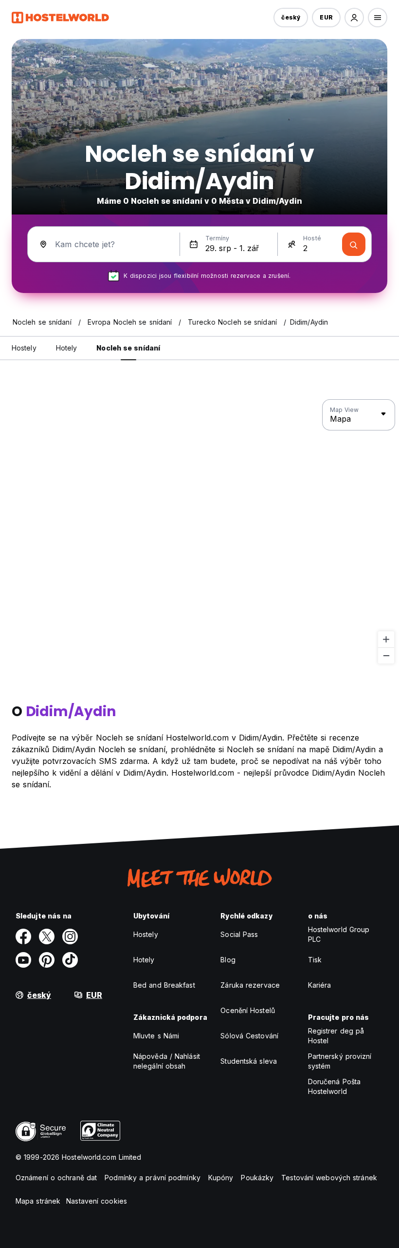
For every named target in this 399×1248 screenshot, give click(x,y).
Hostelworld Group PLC (339, 934)
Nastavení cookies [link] (96, 1201)
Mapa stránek (38, 1201)
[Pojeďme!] (353, 244)
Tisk (315, 960)
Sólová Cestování (249, 1036)
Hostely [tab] (24, 348)
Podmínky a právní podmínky (152, 1177)
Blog (227, 960)
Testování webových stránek (329, 1177)
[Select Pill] (354, 17)
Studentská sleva (248, 1061)
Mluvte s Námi (156, 1036)
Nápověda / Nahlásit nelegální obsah (166, 1061)
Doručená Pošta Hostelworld (334, 1086)
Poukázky (257, 1177)
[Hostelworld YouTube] (23, 960)
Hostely (145, 934)
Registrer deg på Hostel (336, 1036)
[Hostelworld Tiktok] (70, 960)
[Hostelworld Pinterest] (46, 960)
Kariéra (319, 985)
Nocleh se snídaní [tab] (128, 348)
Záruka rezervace (250, 985)
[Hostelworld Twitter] (46, 936)
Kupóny (221, 1177)
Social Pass (239, 934)
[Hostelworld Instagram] (70, 936)
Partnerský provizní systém (340, 1061)
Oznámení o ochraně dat (56, 1177)
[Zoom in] (386, 639)
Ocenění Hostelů (247, 1010)
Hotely (144, 960)
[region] (199, 531)
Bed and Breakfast (164, 985)
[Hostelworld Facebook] (23, 936)
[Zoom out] (386, 655)
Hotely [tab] (66, 348)
